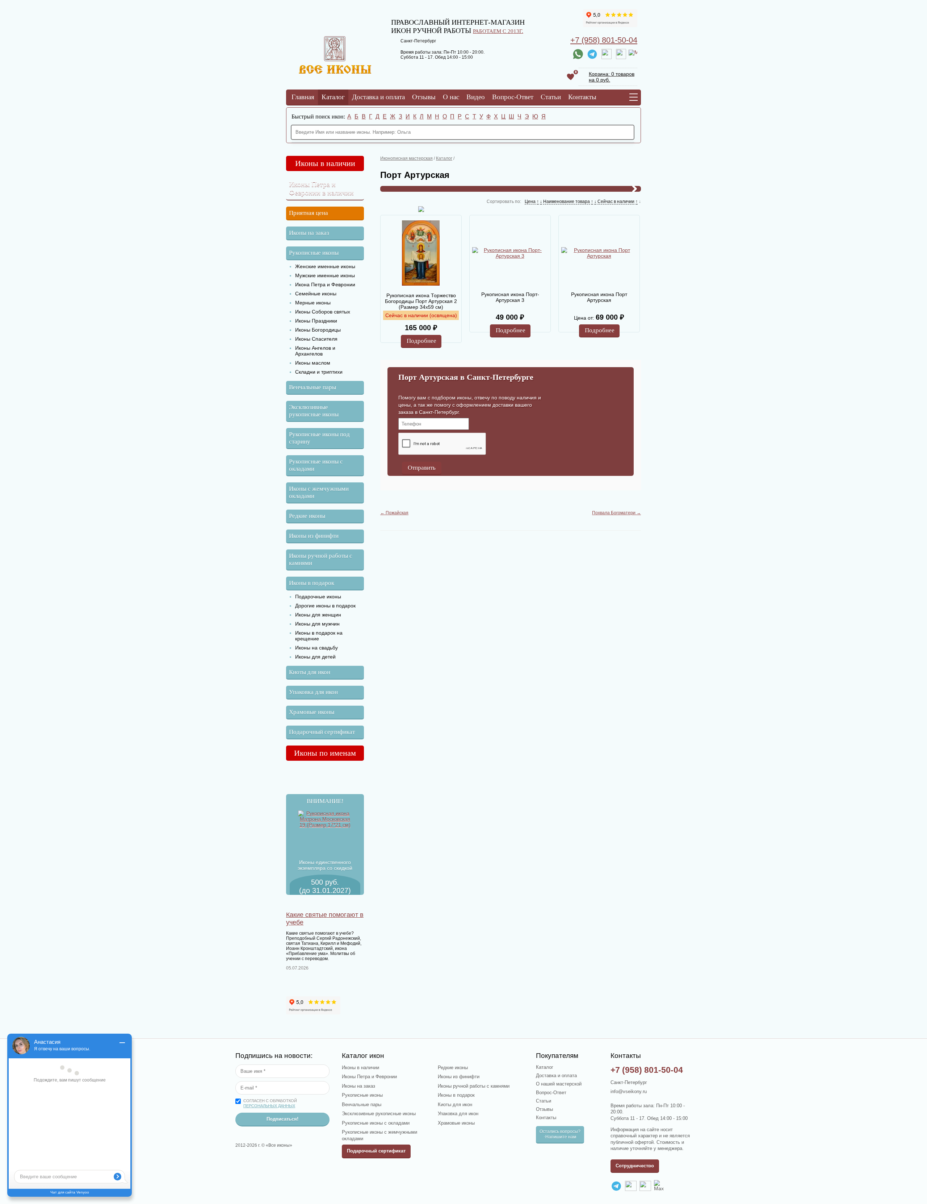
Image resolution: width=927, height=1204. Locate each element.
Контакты (582, 97)
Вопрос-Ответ (512, 97)
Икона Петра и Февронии (325, 284)
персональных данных (269, 1106)
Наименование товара (566, 201)
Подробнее (421, 340)
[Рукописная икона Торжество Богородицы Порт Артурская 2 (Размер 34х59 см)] (421, 254)
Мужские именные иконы (325, 275)
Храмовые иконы (311, 712)
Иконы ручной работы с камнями (320, 559)
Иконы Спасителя (316, 339)
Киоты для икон (309, 672)
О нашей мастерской (559, 1084)
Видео (475, 97)
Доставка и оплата (378, 97)
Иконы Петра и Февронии (369, 1076)
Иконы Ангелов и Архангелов (315, 351)
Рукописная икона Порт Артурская (599, 297)
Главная (302, 97)
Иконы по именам (325, 752)
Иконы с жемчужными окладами (319, 492)
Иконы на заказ (309, 232)
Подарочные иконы (318, 596)
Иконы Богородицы (318, 330)
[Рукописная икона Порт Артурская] (599, 253)
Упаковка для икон (313, 692)
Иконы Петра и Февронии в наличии (321, 188)
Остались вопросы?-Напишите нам (560, 1134)
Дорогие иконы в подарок (325, 606)
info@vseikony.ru (629, 1091)
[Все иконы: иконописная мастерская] (335, 72)
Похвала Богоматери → (616, 512)
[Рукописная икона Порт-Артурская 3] (510, 253)
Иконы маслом (312, 363)
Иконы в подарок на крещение (319, 636)
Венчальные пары (312, 387)
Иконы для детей (315, 657)
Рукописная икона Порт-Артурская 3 (510, 297)
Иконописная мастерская (406, 158)
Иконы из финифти (314, 535)
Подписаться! (282, 1119)
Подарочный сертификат (322, 731)
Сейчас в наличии (615, 201)
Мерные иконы (313, 303)
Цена (530, 201)
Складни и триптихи (319, 372)
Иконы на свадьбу (316, 648)
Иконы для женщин (318, 615)
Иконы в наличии (325, 163)
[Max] (633, 54)
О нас (451, 97)
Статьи (551, 97)
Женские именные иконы (325, 266)
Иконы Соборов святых (322, 312)
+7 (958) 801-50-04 (603, 40)
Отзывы (424, 97)
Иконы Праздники (316, 321)
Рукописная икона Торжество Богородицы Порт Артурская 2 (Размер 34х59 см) (421, 301)
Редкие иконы (307, 515)
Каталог (333, 97)
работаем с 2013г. (498, 31)
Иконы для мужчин (317, 624)
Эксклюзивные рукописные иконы (314, 411)
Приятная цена (308, 212)
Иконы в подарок (311, 583)
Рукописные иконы (314, 252)
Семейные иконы (315, 293)
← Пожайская (394, 512)
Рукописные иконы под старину (319, 438)
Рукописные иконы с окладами (316, 465)
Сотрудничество (635, 1165)
